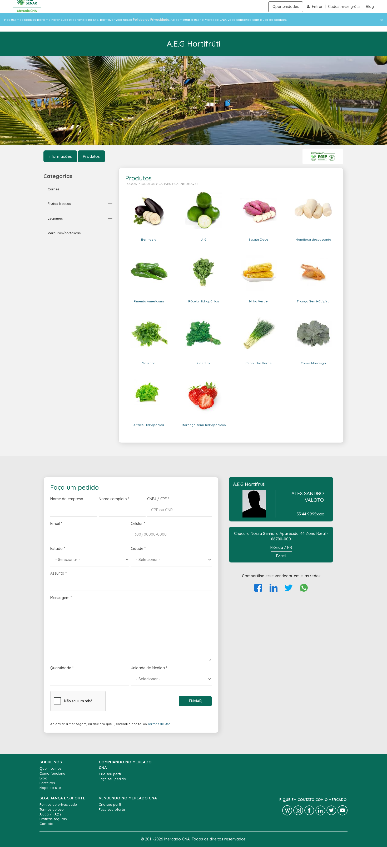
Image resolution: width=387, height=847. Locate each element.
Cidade (138, 548)
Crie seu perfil (110, 774)
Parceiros (47, 783)
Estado (57, 548)
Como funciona (52, 773)
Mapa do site (50, 787)
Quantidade (61, 668)
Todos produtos (140, 184)
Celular (138, 523)
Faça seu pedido (112, 779)
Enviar (195, 701)
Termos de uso (51, 809)
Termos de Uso (159, 724)
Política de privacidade (58, 804)
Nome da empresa (66, 498)
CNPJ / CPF (158, 498)
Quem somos (50, 768)
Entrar (318, 6)
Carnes (164, 184)
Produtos (91, 156)
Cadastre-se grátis (344, 6)
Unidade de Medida (149, 668)
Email (56, 523)
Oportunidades (285, 6)
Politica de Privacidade (151, 20)
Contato (46, 823)
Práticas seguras (53, 819)
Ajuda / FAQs (50, 814)
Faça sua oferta (112, 809)
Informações (60, 156)
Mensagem (61, 597)
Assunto (58, 573)
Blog (370, 6)
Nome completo (114, 498)
